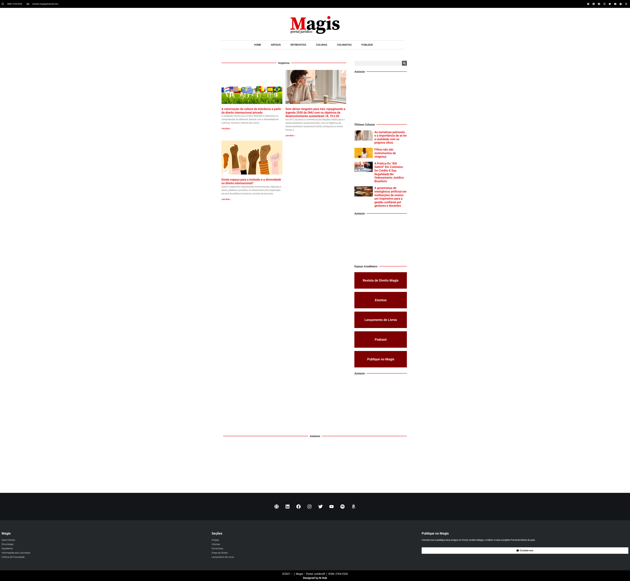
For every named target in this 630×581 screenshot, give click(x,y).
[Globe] (588, 4)
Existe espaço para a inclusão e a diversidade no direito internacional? (251, 181)
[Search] (404, 63)
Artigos (276, 44)
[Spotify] (620, 4)
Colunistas (344, 44)
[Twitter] (610, 4)
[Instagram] (604, 4)
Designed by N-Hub (315, 578)
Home (257, 44)
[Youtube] (615, 4)
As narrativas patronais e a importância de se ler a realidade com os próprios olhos (390, 137)
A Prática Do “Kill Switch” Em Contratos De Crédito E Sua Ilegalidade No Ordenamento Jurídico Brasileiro (389, 172)
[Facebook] (599, 4)
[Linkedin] (593, 4)
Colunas (321, 44)
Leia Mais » (226, 128)
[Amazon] (626, 4)
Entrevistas (298, 44)
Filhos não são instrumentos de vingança (385, 153)
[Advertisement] (380, 98)
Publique (367, 44)
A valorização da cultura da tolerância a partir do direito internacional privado (251, 110)
